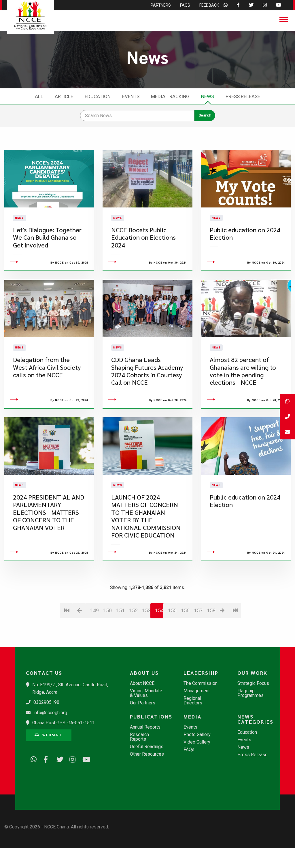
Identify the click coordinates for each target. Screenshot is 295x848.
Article (64, 96)
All (39, 96)
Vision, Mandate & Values (146, 693)
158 (211, 610)
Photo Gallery (197, 734)
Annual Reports (145, 727)
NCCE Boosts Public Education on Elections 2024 (143, 237)
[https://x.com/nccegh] (57, 758)
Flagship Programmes (250, 693)
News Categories (255, 719)
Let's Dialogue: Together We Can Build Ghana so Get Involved (47, 237)
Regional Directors (193, 700)
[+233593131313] (287, 401)
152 (133, 610)
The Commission (201, 683)
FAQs (189, 749)
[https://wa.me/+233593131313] (31, 758)
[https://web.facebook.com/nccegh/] (44, 758)
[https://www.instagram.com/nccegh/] (70, 758)
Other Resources (147, 754)
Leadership (201, 672)
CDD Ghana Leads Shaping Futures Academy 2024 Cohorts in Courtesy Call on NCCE (147, 371)
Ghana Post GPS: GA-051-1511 (63, 722)
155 (172, 610)
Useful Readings (146, 746)
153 (146, 610)
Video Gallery (197, 742)
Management (197, 691)
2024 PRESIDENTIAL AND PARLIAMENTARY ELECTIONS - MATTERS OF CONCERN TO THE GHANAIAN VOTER (48, 512)
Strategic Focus (253, 683)
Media (193, 716)
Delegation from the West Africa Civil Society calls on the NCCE (47, 367)
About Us (144, 672)
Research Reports (139, 737)
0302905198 (46, 702)
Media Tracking (170, 96)
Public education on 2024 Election (245, 233)
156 (185, 610)
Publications (150, 716)
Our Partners (142, 703)
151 (120, 610)
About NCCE (142, 683)
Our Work (252, 672)
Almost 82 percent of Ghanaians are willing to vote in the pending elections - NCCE (243, 371)
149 (94, 610)
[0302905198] (287, 416)
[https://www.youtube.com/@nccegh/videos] (83, 758)
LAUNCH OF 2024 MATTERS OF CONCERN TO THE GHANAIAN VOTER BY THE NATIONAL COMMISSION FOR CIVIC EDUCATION (146, 516)
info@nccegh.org (50, 712)
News (207, 96)
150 (107, 610)
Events (130, 96)
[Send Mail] (287, 431)
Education (98, 96)
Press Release (243, 96)
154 (159, 610)
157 (198, 610)
